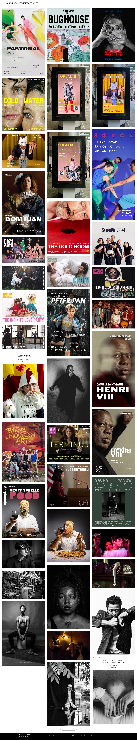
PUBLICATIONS (102, 3)
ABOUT (119, 3)
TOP (68, 728)
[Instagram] (131, 3)
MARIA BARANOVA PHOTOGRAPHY (21, 3)
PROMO (90, 3)
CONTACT (125, 3)
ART (96, 3)
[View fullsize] (23, 42)
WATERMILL (112, 3)
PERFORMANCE (82, 3)
